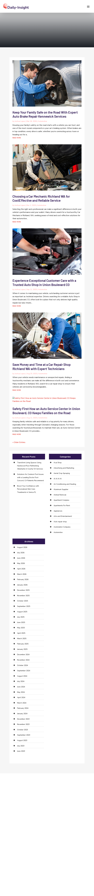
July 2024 (20, 681)
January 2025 (22, 649)
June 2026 (21, 558)
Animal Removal (60, 495)
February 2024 (22, 708)
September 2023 (23, 735)
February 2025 (22, 644)
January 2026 (22, 585)
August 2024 (22, 676)
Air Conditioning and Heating (65, 484)
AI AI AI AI (57, 479)
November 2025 (23, 595)
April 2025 (21, 633)
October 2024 (22, 665)
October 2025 (22, 601)
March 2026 (21, 574)
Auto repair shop (60, 521)
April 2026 (21, 569)
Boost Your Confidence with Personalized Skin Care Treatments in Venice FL (28, 489)
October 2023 (22, 730)
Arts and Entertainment (63, 516)
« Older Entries (18, 442)
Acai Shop (58, 462)
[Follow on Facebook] (5, 802)
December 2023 (23, 719)
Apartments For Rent (62, 505)
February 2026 (22, 579)
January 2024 (22, 713)
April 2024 (21, 697)
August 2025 (22, 612)
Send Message (73, 880)
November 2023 (23, 724)
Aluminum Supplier (61, 489)
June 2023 (21, 751)
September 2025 (23, 606)
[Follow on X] (10, 802)
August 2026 (22, 547)
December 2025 (23, 590)
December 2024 (23, 654)
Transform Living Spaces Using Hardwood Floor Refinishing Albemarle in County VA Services (30, 465)
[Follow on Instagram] (15, 802)
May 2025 (21, 628)
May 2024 (21, 692)
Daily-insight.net (55, 821)
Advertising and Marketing (64, 468)
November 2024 (23, 660)
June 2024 (21, 687)
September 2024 (23, 670)
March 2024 (21, 703)
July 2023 (20, 746)
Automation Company (62, 527)
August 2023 (22, 740)
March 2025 (21, 638)
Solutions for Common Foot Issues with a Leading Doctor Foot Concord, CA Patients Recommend (30, 477)
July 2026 (20, 552)
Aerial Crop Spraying (62, 473)
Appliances (58, 511)
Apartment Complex (61, 500)
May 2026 (21, 563)
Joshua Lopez (20, 121)
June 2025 (21, 622)
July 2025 (20, 617)
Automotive (42, 121)
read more (16, 137)
